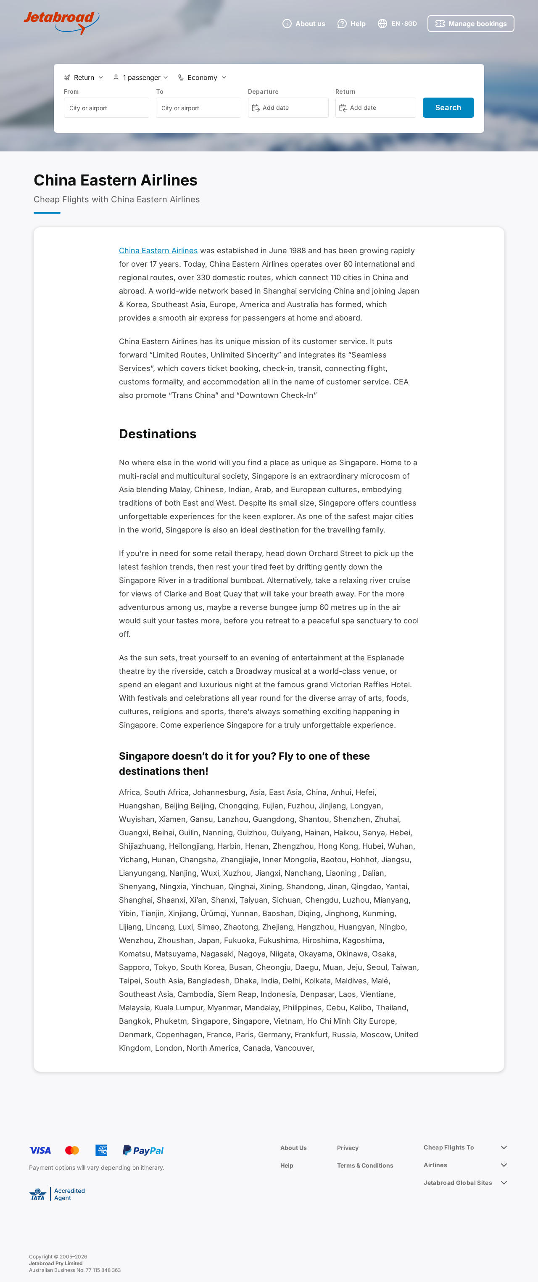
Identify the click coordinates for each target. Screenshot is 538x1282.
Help (286, 1165)
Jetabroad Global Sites (458, 1182)
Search (448, 107)
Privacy (348, 1147)
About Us (293, 1147)
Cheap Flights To (449, 1147)
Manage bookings (477, 23)
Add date (276, 107)
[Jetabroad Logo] (62, 23)
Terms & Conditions (365, 1165)
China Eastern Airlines (158, 250)
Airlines (435, 1164)
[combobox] (106, 108)
